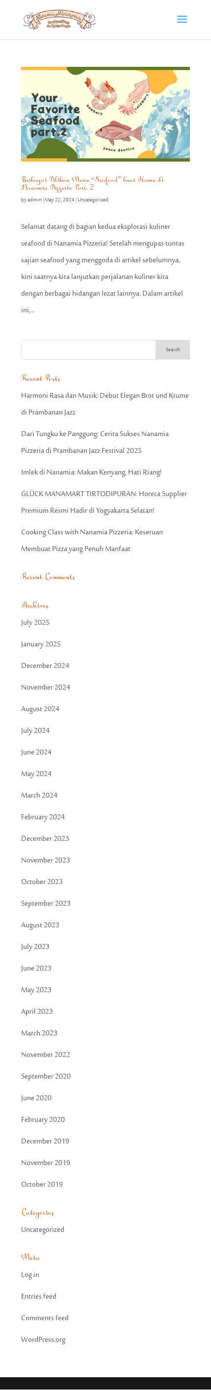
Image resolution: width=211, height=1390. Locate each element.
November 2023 (45, 861)
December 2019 (45, 1142)
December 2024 (45, 666)
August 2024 (40, 709)
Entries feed (38, 1297)
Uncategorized (93, 200)
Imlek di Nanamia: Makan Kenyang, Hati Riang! (91, 473)
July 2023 (35, 947)
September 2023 (46, 904)
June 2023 (36, 969)
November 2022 (45, 1055)
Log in (30, 1275)
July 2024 (35, 731)
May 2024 (36, 774)
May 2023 (36, 990)
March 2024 (39, 796)
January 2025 (41, 645)
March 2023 (39, 1034)
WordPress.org (43, 1340)
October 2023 (42, 882)
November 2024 (45, 688)
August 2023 (40, 925)
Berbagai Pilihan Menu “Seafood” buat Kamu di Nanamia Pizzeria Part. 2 (92, 184)
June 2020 (36, 1098)
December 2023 (45, 839)
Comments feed (45, 1318)
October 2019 (42, 1185)
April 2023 (37, 1012)
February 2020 (43, 1120)
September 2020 (46, 1077)
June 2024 (36, 753)
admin (34, 200)
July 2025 (35, 623)
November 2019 (45, 1163)
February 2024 (43, 817)
